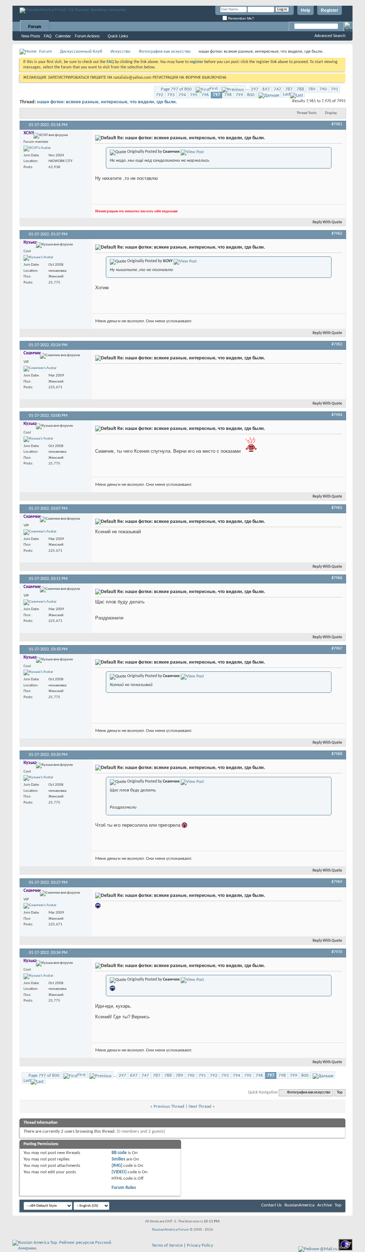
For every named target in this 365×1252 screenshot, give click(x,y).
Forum (34, 26)
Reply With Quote (327, 222)
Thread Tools (307, 113)
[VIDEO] (119, 1172)
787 (289, 89)
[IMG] (117, 1165)
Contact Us (271, 1205)
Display (331, 113)
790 (323, 89)
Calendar (63, 36)
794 (182, 95)
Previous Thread (169, 1106)
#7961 (336, 124)
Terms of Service (167, 1245)
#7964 (336, 415)
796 (205, 95)
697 (266, 89)
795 (193, 95)
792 (159, 95)
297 (254, 89)
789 (311, 89)
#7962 (336, 234)
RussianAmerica (299, 1205)
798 (228, 95)
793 (171, 95)
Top (340, 1093)
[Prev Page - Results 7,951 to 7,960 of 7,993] (233, 88)
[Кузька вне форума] (38, 258)
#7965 (336, 508)
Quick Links (118, 36)
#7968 (336, 754)
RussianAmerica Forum (170, 1230)
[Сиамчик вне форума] (40, 369)
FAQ (48, 36)
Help (305, 10)
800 (251, 95)
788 (300, 89)
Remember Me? (240, 18)
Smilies (118, 1159)
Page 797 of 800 (176, 89)
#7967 (336, 648)
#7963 (336, 344)
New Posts (30, 36)
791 (334, 89)
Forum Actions (87, 36)
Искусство (120, 51)
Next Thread (200, 1106)
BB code (119, 1152)
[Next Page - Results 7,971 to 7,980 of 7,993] (269, 94)
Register (329, 10)
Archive (324, 1205)
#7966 (336, 578)
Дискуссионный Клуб (81, 51)
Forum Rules (124, 1187)
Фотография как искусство (165, 51)
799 (239, 95)
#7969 (336, 882)
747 (277, 89)
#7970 (336, 952)
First (214, 88)
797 (216, 95)
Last (286, 94)
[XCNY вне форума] (37, 148)
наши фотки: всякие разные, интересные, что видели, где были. (107, 102)
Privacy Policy (200, 1245)
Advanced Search (329, 35)
